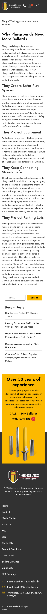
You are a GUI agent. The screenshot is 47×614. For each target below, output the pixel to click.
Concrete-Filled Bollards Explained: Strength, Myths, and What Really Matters (22, 358)
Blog (4, 21)
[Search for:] (15, 298)
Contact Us (21, 419)
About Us (6, 524)
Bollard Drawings (10, 561)
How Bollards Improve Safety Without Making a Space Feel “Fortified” (23, 335)
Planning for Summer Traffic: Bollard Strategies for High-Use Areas (22, 325)
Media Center (9, 518)
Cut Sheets (7, 568)
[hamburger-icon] (42, 6)
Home (5, 506)
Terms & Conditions (12, 549)
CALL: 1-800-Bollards (23, 413)
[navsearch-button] (37, 5)
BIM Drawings (9, 574)
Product (6, 512)
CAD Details (8, 555)
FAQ (4, 530)
